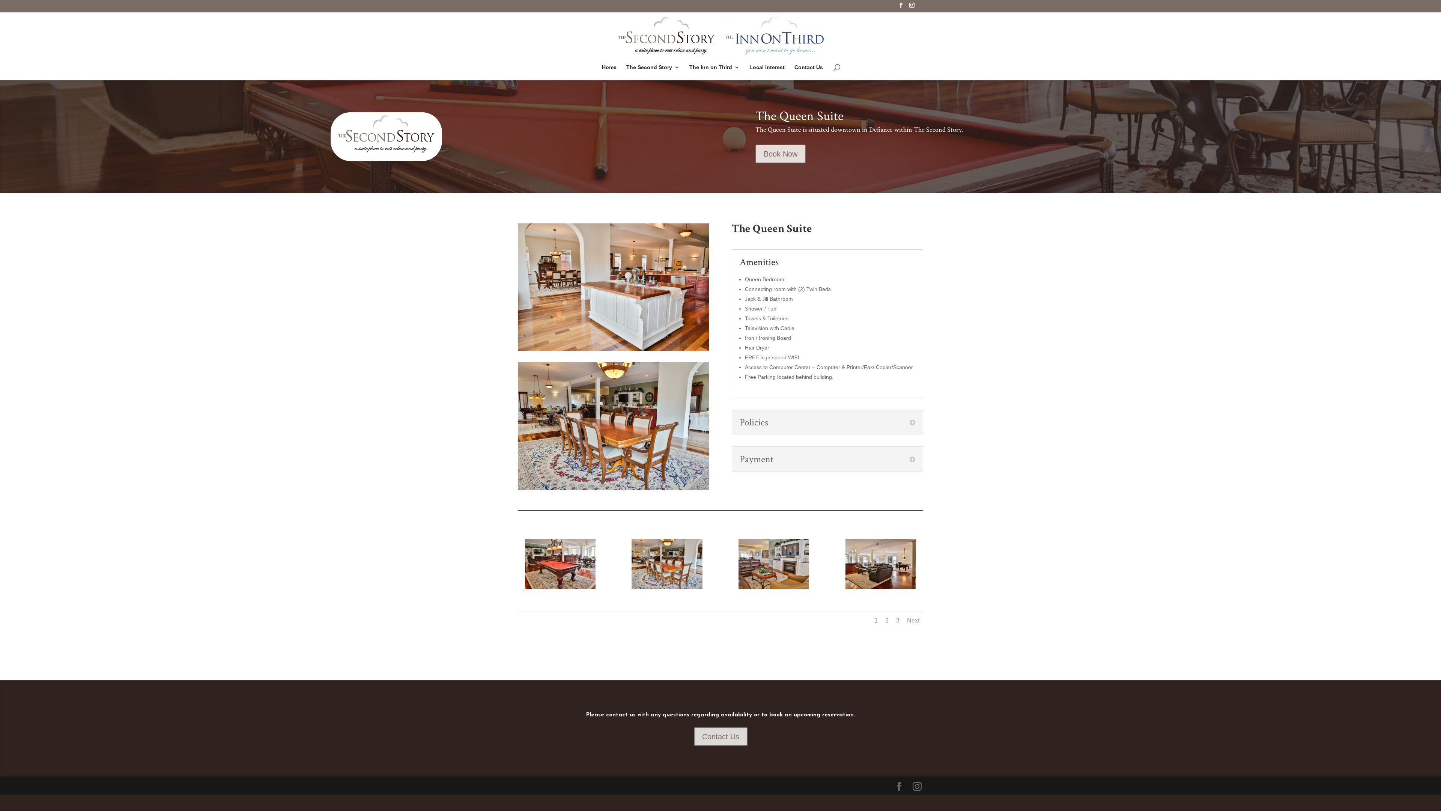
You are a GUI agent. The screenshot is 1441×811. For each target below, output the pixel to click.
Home (609, 67)
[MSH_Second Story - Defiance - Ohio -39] (667, 587)
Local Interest (767, 67)
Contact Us (808, 67)
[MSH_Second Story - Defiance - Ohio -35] (560, 587)
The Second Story (649, 67)
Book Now (780, 154)
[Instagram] (912, 7)
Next (913, 620)
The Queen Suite (799, 116)
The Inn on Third (710, 67)
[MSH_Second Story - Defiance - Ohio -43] (774, 587)
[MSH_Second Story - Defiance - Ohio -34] (880, 587)
